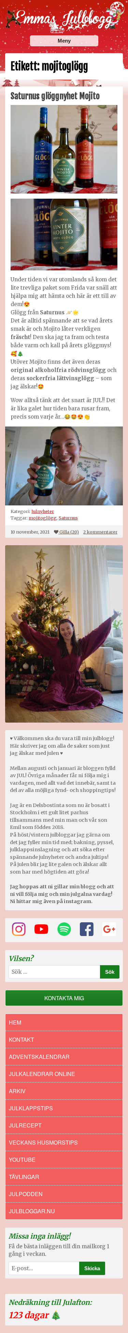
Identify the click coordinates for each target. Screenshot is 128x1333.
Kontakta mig (64, 998)
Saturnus (68, 518)
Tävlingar (24, 1177)
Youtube (22, 1160)
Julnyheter (42, 511)
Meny (64, 41)
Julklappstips (31, 1108)
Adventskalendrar (39, 1057)
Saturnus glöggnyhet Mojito (55, 96)
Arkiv (17, 1091)
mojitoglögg (43, 518)
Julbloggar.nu (32, 1211)
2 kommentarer (100, 532)
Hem (15, 1022)
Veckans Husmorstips (43, 1142)
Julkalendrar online (42, 1074)
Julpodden (26, 1194)
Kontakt (21, 1039)
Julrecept (25, 1125)
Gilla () (69, 532)
